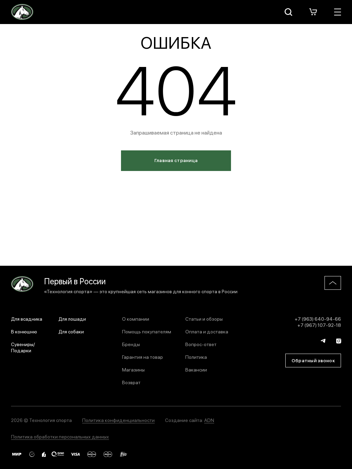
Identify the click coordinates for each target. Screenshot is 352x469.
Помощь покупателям (146, 331)
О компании (135, 319)
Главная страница (176, 160)
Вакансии (196, 369)
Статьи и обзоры (204, 319)
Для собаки (71, 331)
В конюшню (24, 331)
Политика (196, 357)
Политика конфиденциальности (118, 420)
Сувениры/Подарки (23, 347)
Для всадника (26, 319)
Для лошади (72, 319)
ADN (209, 420)
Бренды (131, 344)
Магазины (133, 369)
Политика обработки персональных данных (60, 436)
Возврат (131, 382)
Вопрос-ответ (201, 344)
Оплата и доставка (206, 331)
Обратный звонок (313, 360)
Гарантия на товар (142, 357)
